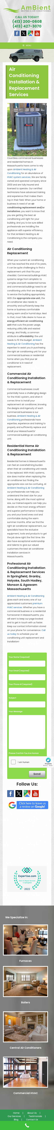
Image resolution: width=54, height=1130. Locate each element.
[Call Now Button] (27, 1125)
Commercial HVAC (25, 1093)
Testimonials (35, 1116)
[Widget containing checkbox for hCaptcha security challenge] (31, 762)
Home (16, 1112)
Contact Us (32, 1119)
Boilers (25, 1002)
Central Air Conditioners (25, 1048)
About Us (32, 1112)
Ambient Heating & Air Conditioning (25, 487)
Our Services (14, 1116)
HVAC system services (18, 177)
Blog (16, 1119)
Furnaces (25, 961)
